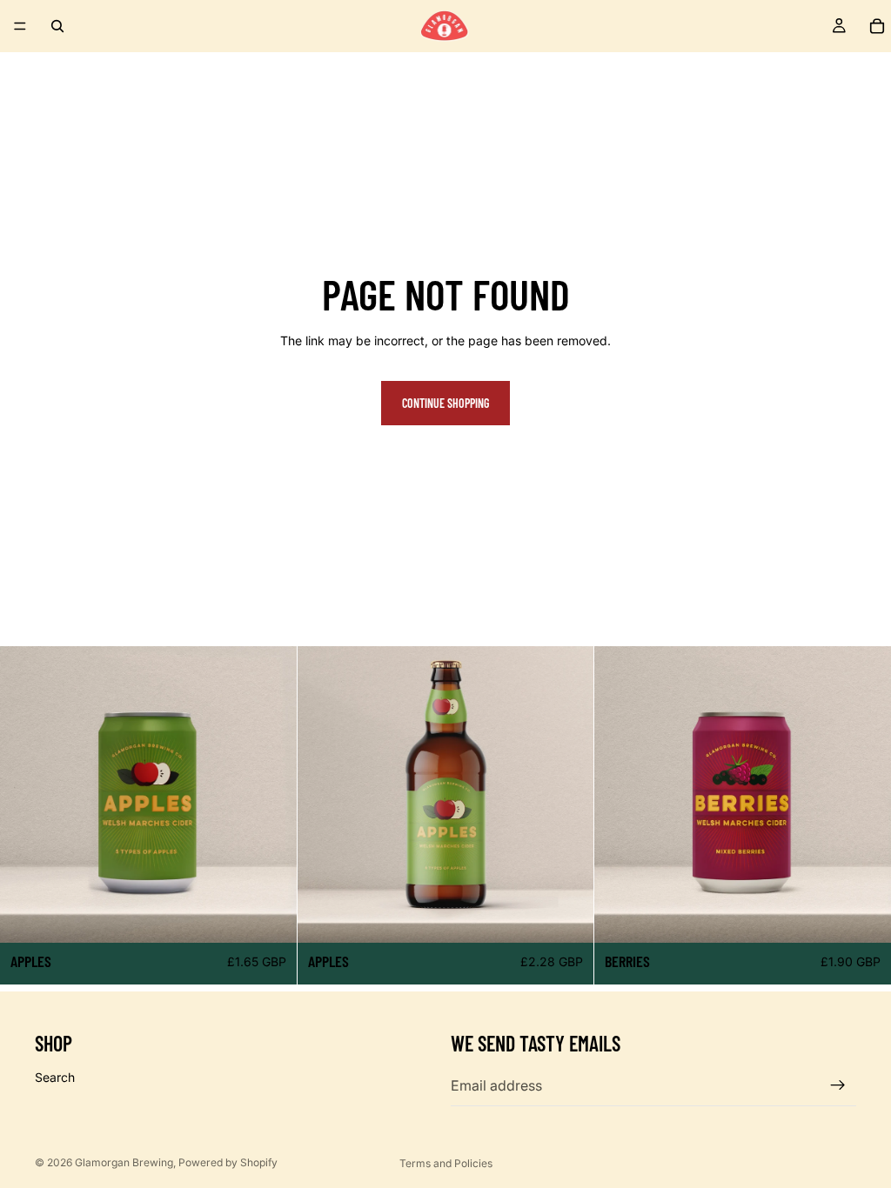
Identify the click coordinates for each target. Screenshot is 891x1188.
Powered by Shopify (228, 1162)
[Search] (57, 26)
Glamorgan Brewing (124, 1162)
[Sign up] (838, 1085)
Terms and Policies (445, 1163)
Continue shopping (445, 403)
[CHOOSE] (269, 915)
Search (55, 1077)
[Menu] (20, 26)
